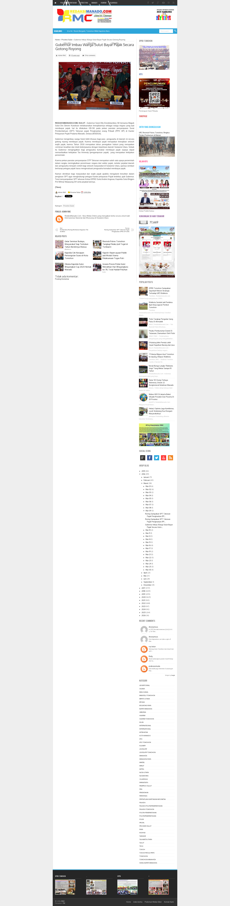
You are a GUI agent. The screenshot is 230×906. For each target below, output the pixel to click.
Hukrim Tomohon (146, 719)
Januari (146, 477)
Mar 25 (149, 567)
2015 (144, 471)
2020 (144, 597)
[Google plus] (158, 2)
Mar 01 (148, 486)
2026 (144, 615)
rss (171, 458)
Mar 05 (149, 498)
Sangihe (142, 836)
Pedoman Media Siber (153, 902)
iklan (141, 722)
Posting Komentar (62, 279)
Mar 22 (149, 558)
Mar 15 (148, 542)
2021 (144, 600)
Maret (146, 483)
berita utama (144, 699)
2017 (144, 588)
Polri (141, 819)
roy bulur (152, 647)
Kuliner (142, 746)
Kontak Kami (169, 902)
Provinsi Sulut (75, 192)
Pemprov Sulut (145, 786)
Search (175, 31)
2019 (144, 594)
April (146, 573)
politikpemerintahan (147, 816)
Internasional (145, 725)
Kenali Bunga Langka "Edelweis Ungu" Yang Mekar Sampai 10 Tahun (161, 368)
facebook (150, 458)
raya (141, 829)
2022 (144, 603)
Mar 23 (148, 561)
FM (64, 903)
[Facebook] (148, 2)
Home (128, 902)
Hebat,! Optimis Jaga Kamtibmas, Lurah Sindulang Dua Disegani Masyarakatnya (161, 411)
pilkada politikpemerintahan (150, 806)
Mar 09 (149, 511)
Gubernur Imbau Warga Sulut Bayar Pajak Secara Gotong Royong (94, 47)
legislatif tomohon (147, 752)
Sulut (141, 843)
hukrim (142, 715)
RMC (63, 901)
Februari (147, 480)
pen (140, 789)
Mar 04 (149, 495)
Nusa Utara (144, 772)
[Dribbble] (169, 2)
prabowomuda (154, 666)
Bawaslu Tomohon (147, 695)
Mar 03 (149, 492)
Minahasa (143, 756)
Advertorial (144, 685)
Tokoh (142, 849)
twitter (157, 458)
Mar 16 (148, 545)
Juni (145, 579)
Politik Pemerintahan (147, 813)
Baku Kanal (143, 692)
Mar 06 (149, 502)
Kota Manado (145, 736)
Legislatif (143, 749)
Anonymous (153, 627)
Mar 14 (148, 539)
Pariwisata (143, 782)
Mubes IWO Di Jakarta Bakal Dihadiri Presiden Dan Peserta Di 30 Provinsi (161, 396)
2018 (144, 591)
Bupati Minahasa (145, 709)
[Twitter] (153, 2)
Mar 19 (148, 551)
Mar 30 (149, 570)
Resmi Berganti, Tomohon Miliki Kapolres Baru (92, 31)
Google (173, 675)
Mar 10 (148, 530)
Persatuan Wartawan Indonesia (152, 799)
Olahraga (143, 779)
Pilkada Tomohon (146, 809)
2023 (144, 606)
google (143, 458)
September (148, 582)
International (145, 729)
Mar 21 (148, 554)
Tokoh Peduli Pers (146, 853)
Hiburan (142, 712)
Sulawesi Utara (145, 839)
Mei (145, 576)
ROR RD (142, 833)
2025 (144, 612)
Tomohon (143, 856)
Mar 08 (149, 508)
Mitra (141, 769)
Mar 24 (149, 564)
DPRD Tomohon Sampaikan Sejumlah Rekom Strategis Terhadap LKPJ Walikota (160, 290)
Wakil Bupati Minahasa (148, 863)
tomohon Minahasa (147, 859)
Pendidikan (143, 792)
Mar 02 (149, 489)
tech (141, 846)
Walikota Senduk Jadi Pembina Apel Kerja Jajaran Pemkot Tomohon (160, 304)
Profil (141, 823)
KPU (140, 739)
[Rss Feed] (174, 2)
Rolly (151, 656)
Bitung (142, 702)
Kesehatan (143, 732)
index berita (137, 902)
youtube (164, 458)
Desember (148, 585)
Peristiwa (143, 796)
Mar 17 (148, 548)
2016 (144, 474)
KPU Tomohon (145, 742)
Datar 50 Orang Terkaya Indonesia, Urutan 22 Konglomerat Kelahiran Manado (161, 382)
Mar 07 (149, 505)
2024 (144, 609)
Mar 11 (148, 533)
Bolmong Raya (145, 705)
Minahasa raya (145, 759)
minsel (142, 762)
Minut (141, 766)
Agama (142, 689)
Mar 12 (148, 536)
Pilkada (142, 802)
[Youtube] (163, 2)
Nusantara (143, 776)
